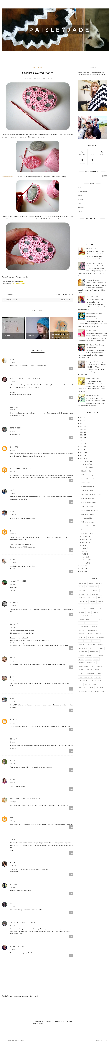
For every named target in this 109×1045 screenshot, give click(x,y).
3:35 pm (12, 701)
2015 (81, 446)
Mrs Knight (16, 428)
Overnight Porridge (92, 395)
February (85, 560)
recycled (82, 662)
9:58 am (12, 493)
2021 (81, 429)
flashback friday (84, 619)
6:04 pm (12, 723)
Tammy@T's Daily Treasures (24, 922)
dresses (81, 612)
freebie (101, 619)
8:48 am (12, 431)
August (84, 542)
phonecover (83, 652)
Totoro (87, 684)
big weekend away (91, 587)
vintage (90, 688)
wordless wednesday (85, 691)
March (84, 557)
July (83, 545)
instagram (82, 154)
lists (80, 641)
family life (96, 612)
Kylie (12, 760)
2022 (81, 426)
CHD (12, 359)
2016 (81, 444)
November (85, 464)
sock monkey (91, 673)
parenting (100, 648)
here (21, 282)
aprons (91, 583)
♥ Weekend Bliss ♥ (87, 487)
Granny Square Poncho (94, 263)
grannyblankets (84, 626)
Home (80, 188)
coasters (82, 598)
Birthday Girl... (86, 471)
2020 (81, 432)
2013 (81, 452)
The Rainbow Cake (92, 297)
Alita (12, 559)
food (94, 619)
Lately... (8, 335)
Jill (12, 531)
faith (88, 612)
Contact (80, 211)
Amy (12, 512)
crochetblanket (84, 605)
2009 (81, 568)
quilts (81, 659)
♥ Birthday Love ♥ (87, 467)
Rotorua (82, 670)
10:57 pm (13, 821)
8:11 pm (12, 925)
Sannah (14, 602)
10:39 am (13, 562)
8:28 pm (12, 782)
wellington (99, 688)
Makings (80, 195)
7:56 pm (12, 742)
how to (90, 634)
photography (94, 652)
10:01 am (13, 515)
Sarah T (14, 624)
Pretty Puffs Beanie (37, 335)
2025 (81, 417)
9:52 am (12, 906)
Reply (71, 368)
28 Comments (8, 294)
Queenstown (99, 655)
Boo (89, 590)
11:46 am (13, 584)
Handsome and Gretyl (88, 502)
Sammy (13, 780)
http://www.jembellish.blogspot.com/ (22, 547)
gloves (81, 623)
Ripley (92, 666)
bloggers (82, 590)
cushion (91, 608)
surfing (97, 677)
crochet (101, 601)
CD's (88, 594)
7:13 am (12, 362)
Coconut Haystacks (93, 280)
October (85, 536)
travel (95, 684)
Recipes (80, 199)
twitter (82, 163)
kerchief (91, 637)
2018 (81, 438)
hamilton (82, 630)
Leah (12, 658)
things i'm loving (95, 680)
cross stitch (96, 605)
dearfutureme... (18, 946)
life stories (100, 637)
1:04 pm (12, 661)
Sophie (13, 720)
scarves (89, 670)
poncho (89, 655)
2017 (81, 441)
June (83, 548)
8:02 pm (12, 763)
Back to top (101, 1040)
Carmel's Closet (18, 581)
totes (80, 684)
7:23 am (12, 381)
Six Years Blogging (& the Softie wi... (60, 336)
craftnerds (91, 598)
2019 (81, 435)
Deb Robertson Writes (21, 468)
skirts (97, 670)
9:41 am (12, 471)
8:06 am (12, 409)
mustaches (91, 644)
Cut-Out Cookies (87, 534)
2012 (81, 455)
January (84, 563)
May (83, 551)
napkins (100, 644)
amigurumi (37, 67)
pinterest (92, 154)
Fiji (92, 616)
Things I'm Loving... (87, 475)
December (85, 461)
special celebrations (85, 677)
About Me (81, 207)
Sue (12, 903)
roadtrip (100, 666)
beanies (81, 587)
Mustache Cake (91, 249)
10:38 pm (13, 802)
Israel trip (82, 637)
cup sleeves (82, 608)
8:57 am (12, 450)
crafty (100, 598)
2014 (81, 449)
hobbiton (82, 634)
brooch (95, 590)
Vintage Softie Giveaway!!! (95, 362)
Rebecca (14, 884)
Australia (99, 583)
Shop (79, 203)
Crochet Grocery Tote (88, 479)
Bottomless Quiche (87, 514)
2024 (81, 420)
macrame (87, 641)
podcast (81, 655)
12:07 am (13, 865)
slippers (81, 673)
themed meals (83, 680)
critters (92, 601)
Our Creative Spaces (18, 284)
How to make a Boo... (88, 530)
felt (92, 163)
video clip (82, 688)
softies (100, 673)
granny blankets (91, 623)
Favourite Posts (83, 192)
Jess (12, 677)
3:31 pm (12, 680)
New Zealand (83, 648)
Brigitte (14, 447)
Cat (12, 490)
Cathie (13, 863)
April (83, 554)
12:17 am (13, 887)
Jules (12, 698)
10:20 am (13, 534)
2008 (81, 571)
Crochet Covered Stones (89, 526)
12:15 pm (13, 627)
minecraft (82, 644)
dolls (99, 608)
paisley (92, 648)
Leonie (13, 818)
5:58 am (12, 949)
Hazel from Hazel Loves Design (25, 378)
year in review (99, 691)
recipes (96, 659)
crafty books (83, 601)
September (85, 539)
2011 (81, 458)
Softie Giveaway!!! (92, 378)
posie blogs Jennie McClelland (25, 799)
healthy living (92, 630)
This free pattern (7, 177)
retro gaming (83, 666)
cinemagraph (96, 594)
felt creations (83, 616)
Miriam (13, 739)
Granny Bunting (91, 330)
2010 (81, 565)
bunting (81, 594)
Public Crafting (86, 483)
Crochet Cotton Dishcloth (90, 510)
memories (96, 641)
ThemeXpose (21, 1040)
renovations (91, 662)
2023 (81, 423)
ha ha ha (95, 626)
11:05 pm (13, 839)
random (88, 659)
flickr (102, 154)
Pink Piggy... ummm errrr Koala (91, 494)
